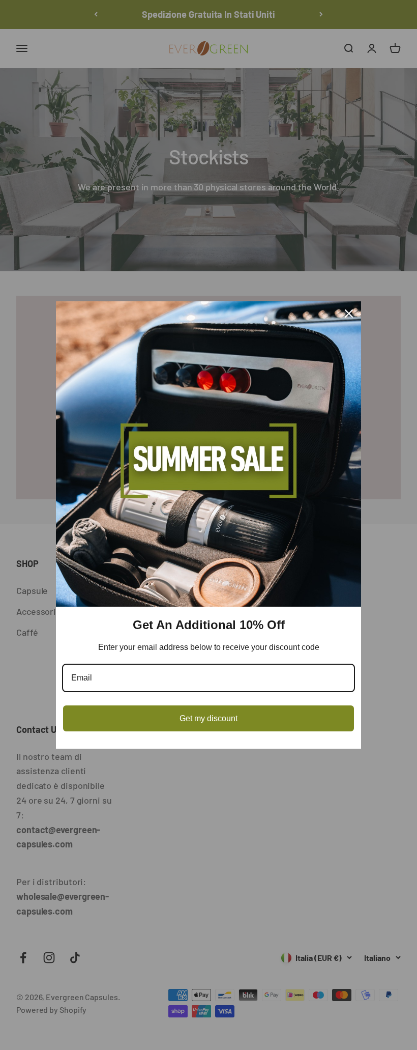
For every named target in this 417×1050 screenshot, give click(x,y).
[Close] (349, 313)
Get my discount (208, 718)
